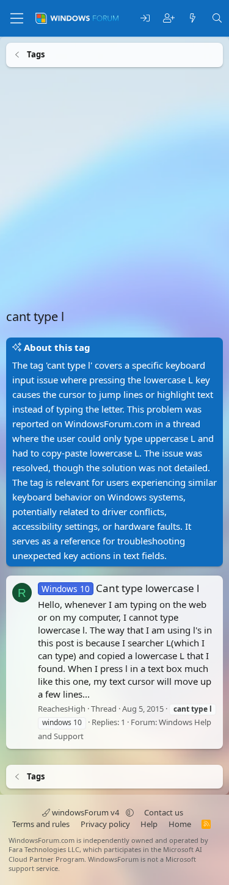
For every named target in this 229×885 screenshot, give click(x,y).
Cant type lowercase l (120, 588)
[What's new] (193, 18)
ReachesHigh (61, 708)
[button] (129, 812)
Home (180, 823)
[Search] (217, 18)
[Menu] (16, 18)
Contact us (163, 812)
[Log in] (145, 18)
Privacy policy (105, 823)
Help (149, 823)
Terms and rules (41, 823)
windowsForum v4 (85, 812)
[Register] (169, 18)
